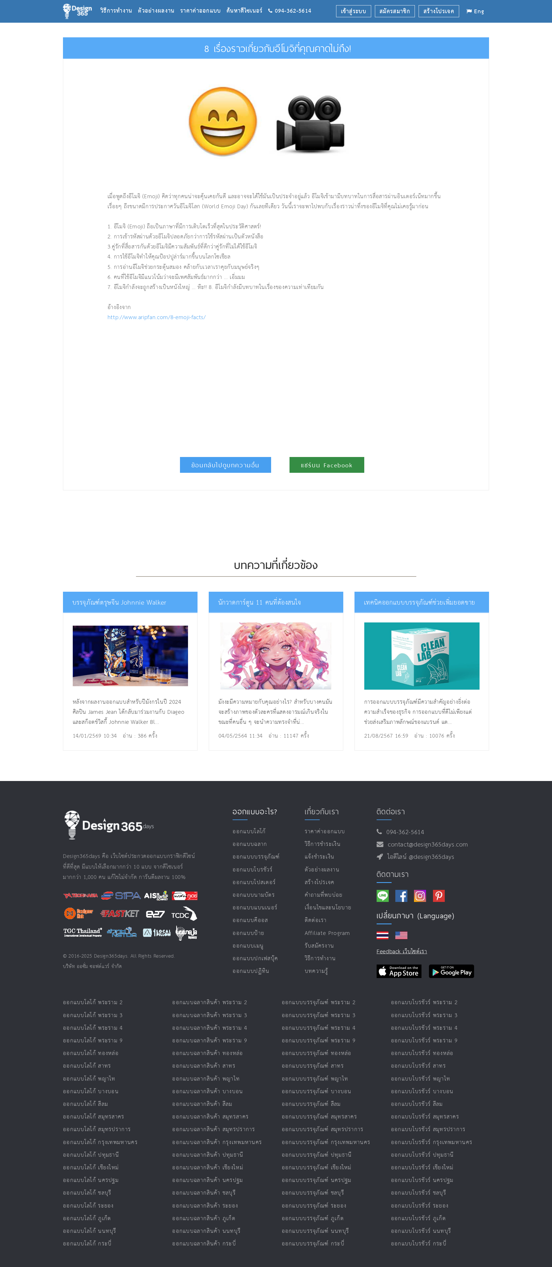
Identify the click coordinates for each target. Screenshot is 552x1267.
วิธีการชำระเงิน (323, 844)
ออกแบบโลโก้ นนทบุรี (89, 1231)
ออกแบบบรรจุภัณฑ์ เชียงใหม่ (317, 1168)
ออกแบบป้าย (248, 933)
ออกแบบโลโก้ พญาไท (89, 1079)
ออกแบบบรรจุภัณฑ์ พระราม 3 (319, 1015)
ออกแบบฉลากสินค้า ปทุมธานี (207, 1155)
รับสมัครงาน (319, 946)
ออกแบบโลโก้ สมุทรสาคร (93, 1117)
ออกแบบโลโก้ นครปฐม (91, 1180)
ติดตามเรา (393, 874)
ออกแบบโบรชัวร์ (253, 870)
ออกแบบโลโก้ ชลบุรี (87, 1193)
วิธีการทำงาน (119, 2)
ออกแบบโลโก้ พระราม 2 (93, 1003)
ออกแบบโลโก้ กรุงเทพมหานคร (100, 1142)
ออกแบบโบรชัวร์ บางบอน (422, 1092)
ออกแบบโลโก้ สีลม (85, 1104)
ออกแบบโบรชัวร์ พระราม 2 (424, 1003)
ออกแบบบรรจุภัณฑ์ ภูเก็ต (313, 1219)
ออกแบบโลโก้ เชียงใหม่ (91, 1168)
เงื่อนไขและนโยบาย (328, 908)
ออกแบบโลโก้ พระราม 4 (93, 1028)
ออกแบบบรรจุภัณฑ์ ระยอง (314, 1206)
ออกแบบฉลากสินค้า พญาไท (206, 1079)
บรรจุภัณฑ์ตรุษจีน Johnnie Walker (119, 603)
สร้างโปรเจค (320, 883)
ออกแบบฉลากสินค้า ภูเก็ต (203, 1219)
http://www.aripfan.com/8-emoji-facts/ (157, 318)
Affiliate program (327, 933)
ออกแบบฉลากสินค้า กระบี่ (204, 1244)
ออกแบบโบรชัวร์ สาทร (418, 1066)
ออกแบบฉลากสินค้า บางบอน (207, 1092)
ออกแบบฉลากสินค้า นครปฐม (207, 1180)
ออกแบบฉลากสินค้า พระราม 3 (209, 1015)
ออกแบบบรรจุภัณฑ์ (256, 857)
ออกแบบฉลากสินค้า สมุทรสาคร (210, 1117)
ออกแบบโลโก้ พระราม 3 (93, 1015)
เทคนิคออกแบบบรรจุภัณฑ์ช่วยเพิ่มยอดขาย (420, 603)
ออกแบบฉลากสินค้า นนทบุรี (206, 1231)
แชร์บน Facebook (326, 465)
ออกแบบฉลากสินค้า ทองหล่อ (207, 1053)
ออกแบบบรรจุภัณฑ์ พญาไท (315, 1079)
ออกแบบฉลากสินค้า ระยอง (205, 1206)
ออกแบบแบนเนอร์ (255, 908)
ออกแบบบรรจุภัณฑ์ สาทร (313, 1066)
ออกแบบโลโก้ (249, 832)
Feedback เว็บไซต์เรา (402, 952)
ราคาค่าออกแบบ (203, 2)
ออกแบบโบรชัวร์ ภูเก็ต (418, 1219)
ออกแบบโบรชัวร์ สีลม (417, 1104)
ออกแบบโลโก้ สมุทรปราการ (97, 1130)
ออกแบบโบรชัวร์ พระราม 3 (424, 1015)
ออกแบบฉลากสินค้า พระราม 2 (209, 1003)
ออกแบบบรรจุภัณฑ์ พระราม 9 (319, 1041)
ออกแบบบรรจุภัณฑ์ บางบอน (317, 1092)
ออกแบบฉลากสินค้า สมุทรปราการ (213, 1130)
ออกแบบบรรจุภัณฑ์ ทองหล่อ (317, 1053)
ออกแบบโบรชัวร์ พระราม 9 (424, 1041)
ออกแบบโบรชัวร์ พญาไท (420, 1079)
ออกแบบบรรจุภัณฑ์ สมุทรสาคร (319, 1117)
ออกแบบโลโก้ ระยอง (88, 1206)
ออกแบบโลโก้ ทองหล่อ (91, 1053)
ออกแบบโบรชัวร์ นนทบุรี (421, 1231)
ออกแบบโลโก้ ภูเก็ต (87, 1219)
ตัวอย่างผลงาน (159, 2)
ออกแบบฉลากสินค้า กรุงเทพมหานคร (217, 1142)
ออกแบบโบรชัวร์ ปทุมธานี (422, 1155)
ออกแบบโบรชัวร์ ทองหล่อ (422, 1053)
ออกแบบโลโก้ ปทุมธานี (91, 1155)
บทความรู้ (316, 971)
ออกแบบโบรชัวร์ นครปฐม (422, 1180)
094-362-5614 (403, 832)
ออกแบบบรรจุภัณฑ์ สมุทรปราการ (323, 1130)
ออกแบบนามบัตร (254, 895)
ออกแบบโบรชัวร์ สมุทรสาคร (425, 1117)
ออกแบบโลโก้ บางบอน (91, 1092)
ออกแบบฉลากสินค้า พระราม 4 (209, 1028)
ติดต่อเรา (316, 920)
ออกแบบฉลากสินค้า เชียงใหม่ (207, 1168)
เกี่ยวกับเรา (322, 811)
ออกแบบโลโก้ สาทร (87, 1066)
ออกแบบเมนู (248, 946)
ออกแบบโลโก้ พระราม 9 (93, 1041)
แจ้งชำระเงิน (320, 857)
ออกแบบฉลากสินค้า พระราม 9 (209, 1041)
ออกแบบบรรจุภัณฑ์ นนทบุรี (315, 1231)
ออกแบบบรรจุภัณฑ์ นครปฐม (317, 1180)
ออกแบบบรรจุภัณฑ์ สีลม (311, 1104)
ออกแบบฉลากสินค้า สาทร (203, 1066)
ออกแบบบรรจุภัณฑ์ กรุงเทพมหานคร (326, 1142)
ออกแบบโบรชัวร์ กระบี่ (418, 1244)
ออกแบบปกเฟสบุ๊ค (255, 959)
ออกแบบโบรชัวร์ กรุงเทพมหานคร (432, 1142)
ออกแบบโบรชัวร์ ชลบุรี (418, 1193)
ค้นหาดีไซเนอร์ (247, 2)
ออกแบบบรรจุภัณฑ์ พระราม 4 (319, 1028)
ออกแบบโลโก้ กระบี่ (87, 1244)
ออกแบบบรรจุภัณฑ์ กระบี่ (313, 1244)
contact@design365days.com (426, 844)
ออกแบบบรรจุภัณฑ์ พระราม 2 (319, 1003)
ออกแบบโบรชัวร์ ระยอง (419, 1206)
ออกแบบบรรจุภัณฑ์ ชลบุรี (313, 1193)
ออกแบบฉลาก (250, 844)
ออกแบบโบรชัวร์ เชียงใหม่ (422, 1168)
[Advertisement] (206, 386)
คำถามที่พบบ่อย (324, 895)
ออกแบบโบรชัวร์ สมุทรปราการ (428, 1130)
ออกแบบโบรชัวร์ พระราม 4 (424, 1028)
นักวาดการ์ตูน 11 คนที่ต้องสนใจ (260, 603)
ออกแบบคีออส (250, 920)
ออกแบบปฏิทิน (251, 971)
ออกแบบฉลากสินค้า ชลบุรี (204, 1193)
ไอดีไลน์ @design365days (419, 857)
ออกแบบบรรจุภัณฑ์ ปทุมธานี (317, 1155)
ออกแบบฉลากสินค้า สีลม (202, 1104)
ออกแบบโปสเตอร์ (254, 883)
